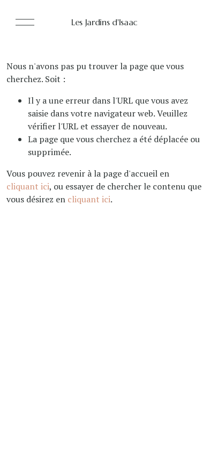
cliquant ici (27, 186)
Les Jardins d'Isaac (104, 22)
